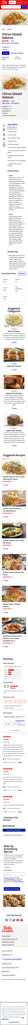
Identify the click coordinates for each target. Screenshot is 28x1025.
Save (6, 53)
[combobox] (12, 7)
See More (22, 273)
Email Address (8, 870)
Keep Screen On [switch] (4, 145)
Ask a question (15, 43)
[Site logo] (8, 930)
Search (24, 7)
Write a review (6, 43)
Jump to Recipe (18, 53)
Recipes (9, 29)
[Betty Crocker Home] (4, 2)
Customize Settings (14, 1022)
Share (4, 139)
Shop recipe (12, 127)
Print (4, 135)
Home (3, 29)
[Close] (26, 1004)
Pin (4, 131)
